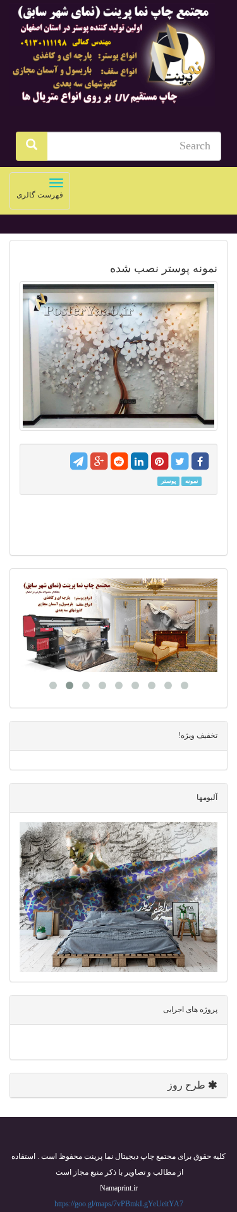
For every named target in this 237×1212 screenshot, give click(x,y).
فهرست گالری (36, 193)
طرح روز (187, 1085)
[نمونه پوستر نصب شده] (118, 356)
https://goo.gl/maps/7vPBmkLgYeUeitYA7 (118, 1203)
